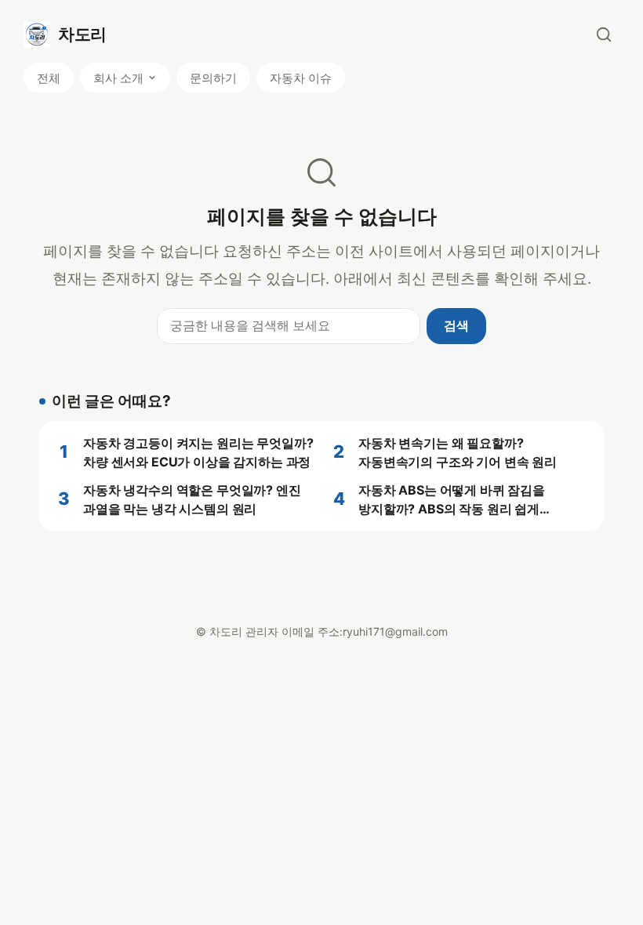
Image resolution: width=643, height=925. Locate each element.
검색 (456, 325)
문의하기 (213, 78)
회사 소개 (118, 78)
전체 (48, 78)
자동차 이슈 (301, 78)
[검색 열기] (603, 34)
